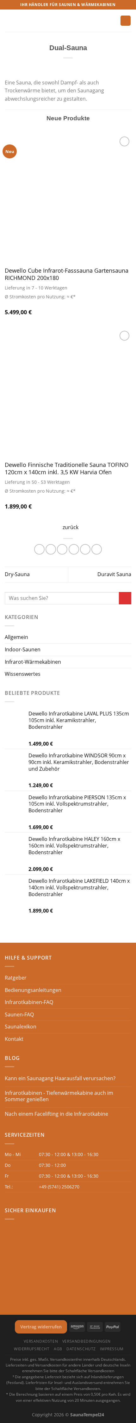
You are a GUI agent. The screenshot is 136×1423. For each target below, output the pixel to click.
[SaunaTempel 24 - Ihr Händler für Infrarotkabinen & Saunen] (68, 21)
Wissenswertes (22, 673)
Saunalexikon (20, 1026)
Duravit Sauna (114, 574)
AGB (58, 1349)
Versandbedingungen (86, 1341)
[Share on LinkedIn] (96, 549)
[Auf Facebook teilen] (51, 549)
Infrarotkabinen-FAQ (29, 1002)
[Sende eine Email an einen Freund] (74, 549)
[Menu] (8, 20)
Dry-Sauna (17, 574)
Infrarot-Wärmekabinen (33, 661)
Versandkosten (41, 1341)
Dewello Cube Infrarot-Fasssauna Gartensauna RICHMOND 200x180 (66, 274)
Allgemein (16, 637)
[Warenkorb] (126, 21)
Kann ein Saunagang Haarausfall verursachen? (60, 1078)
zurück (70, 527)
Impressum (112, 1349)
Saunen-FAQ (19, 1014)
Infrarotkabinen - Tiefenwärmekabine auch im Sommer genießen (59, 1096)
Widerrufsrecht (32, 1349)
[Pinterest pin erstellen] (85, 549)
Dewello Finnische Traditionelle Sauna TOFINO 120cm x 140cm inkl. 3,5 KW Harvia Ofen (66, 468)
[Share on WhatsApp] (39, 549)
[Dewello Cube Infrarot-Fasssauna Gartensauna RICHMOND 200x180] (68, 198)
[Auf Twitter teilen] (62, 549)
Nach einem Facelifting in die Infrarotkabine (56, 1114)
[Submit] (125, 598)
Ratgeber (16, 977)
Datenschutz (81, 1349)
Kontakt (14, 1038)
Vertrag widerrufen (41, 1327)
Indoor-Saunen (22, 649)
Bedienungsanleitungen (33, 990)
